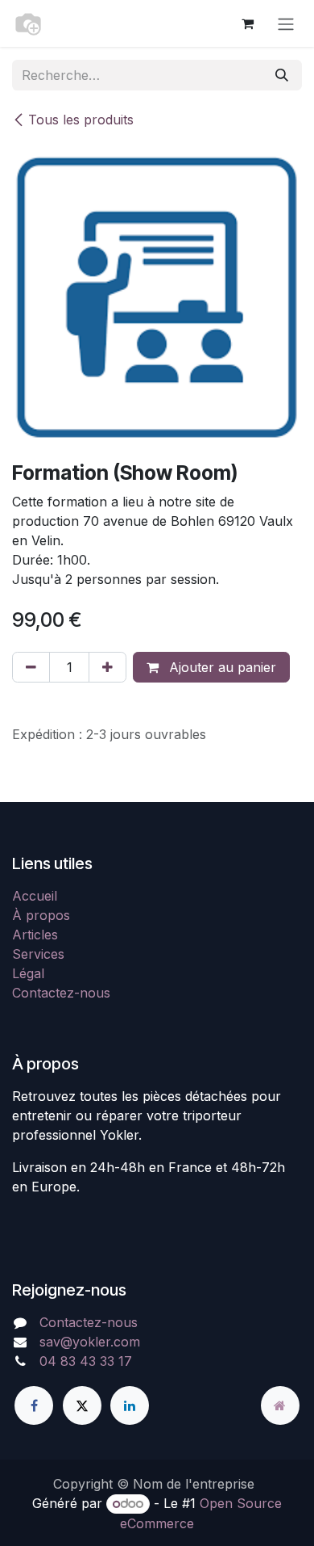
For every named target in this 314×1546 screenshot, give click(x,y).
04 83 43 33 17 (85, 1361)
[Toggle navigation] (286, 23)
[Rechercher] (282, 75)
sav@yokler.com (89, 1342)
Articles (35, 934)
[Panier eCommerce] (247, 23)
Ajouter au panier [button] (220, 667)
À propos (41, 915)
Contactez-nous (61, 993)
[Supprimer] (31, 667)
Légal (28, 973)
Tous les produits (81, 119)
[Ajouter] (107, 667)
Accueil (34, 896)
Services (38, 954)
